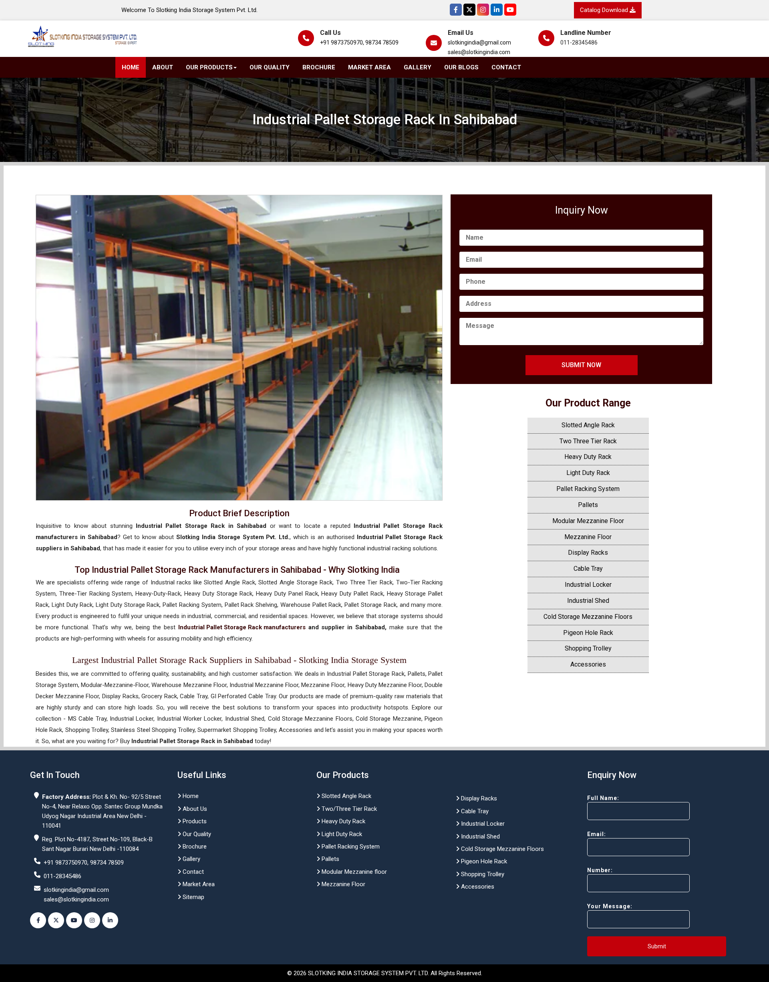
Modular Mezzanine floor (353, 871)
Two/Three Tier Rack (348, 808)
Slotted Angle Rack (588, 425)
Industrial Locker (588, 584)
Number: (600, 870)
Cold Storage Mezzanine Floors (588, 616)
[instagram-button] (92, 920)
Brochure (318, 67)
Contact (506, 67)
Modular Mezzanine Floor (588, 521)
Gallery (417, 67)
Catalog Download (605, 10)
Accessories (588, 664)
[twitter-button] (56, 920)
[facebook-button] (38, 920)
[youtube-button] (74, 920)
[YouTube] (510, 10)
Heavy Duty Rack (588, 457)
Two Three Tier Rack (588, 441)
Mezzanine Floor (588, 537)
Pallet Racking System (588, 489)
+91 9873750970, (342, 42)
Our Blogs (461, 67)
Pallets (588, 505)
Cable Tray (588, 568)
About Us (194, 808)
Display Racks (588, 552)
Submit (657, 946)
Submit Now (581, 365)
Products (194, 821)
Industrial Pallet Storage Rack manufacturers (242, 627)
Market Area (369, 67)
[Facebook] (456, 10)
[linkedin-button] (110, 920)
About (162, 67)
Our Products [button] (209, 67)
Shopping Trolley (588, 648)
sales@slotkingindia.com (479, 52)
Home (130, 67)
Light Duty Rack (588, 473)
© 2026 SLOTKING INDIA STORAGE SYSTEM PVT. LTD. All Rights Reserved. (384, 973)
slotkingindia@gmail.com (479, 42)
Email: (596, 834)
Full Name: (603, 798)
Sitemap (192, 897)
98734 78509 (382, 42)
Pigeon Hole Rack (588, 632)
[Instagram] (483, 10)
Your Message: (609, 906)
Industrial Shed (588, 600)
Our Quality (270, 67)
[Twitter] (469, 10)
